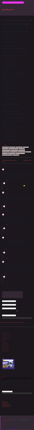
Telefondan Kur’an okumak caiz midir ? (6, 348)
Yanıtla (6, 179)
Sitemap (23, 322)
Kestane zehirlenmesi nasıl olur (12, 153)
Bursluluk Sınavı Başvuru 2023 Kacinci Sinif (6, 406)
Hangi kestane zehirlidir (5, 153)
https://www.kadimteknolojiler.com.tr (5, 322)
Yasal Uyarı (15, 2)
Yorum (2, 290)
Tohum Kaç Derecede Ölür (27, 160)
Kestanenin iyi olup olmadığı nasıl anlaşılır (20, 153)
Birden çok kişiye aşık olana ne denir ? (6, 350)
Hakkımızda (21, 2)
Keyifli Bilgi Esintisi (8, 10)
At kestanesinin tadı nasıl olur (19, 147)
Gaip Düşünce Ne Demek (4, 401)
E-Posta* (3, 303)
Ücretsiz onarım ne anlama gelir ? (5, 346)
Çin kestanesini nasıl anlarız (22, 150)
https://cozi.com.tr (19, 322)
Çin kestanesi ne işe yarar (21, 148)
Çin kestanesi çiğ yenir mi (5, 148)
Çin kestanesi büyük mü (25, 147)
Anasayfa (4, 2)
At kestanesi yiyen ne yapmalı (5, 147)
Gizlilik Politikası (10, 2)
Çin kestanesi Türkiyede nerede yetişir (6, 150)
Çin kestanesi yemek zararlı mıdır (14, 150)
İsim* (2, 299)
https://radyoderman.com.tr (13, 322)
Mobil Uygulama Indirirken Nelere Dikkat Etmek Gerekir (9, 161)
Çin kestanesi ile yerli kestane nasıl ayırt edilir (13, 148)
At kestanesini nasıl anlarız (12, 147)
